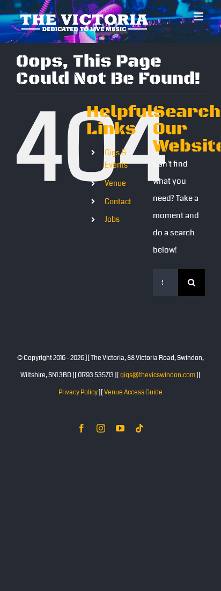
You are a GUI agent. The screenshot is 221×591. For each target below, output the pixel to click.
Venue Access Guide (133, 392)
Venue (115, 183)
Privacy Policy (78, 392)
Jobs (112, 219)
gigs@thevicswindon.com (157, 375)
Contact (118, 201)
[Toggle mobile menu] (199, 16)
